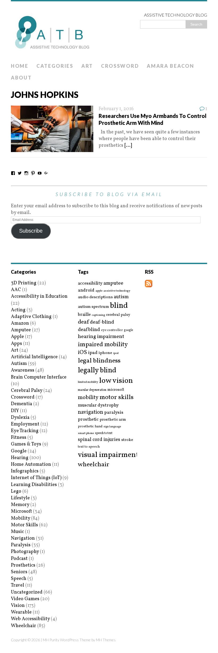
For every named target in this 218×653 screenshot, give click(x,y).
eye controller (112, 330)
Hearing (19, 458)
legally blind (97, 371)
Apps (16, 343)
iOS (82, 352)
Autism (19, 363)
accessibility (90, 283)
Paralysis (21, 545)
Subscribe (31, 231)
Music (17, 531)
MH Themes (106, 640)
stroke (127, 440)
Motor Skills (24, 525)
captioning (98, 315)
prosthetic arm (113, 420)
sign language (112, 427)
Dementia (21, 404)
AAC (16, 289)
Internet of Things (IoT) (36, 478)
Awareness (22, 370)
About (21, 78)
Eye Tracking (25, 431)
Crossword (120, 66)
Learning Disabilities (34, 484)
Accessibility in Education (39, 296)
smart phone (86, 433)
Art (87, 66)
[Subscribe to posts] (148, 284)
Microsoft (21, 511)
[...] (128, 145)
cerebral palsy (118, 314)
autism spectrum (93, 307)
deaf (83, 322)
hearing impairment (101, 336)
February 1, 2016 (116, 109)
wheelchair (93, 464)
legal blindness (99, 361)
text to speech (89, 447)
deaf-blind (102, 322)
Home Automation (31, 464)
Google (19, 451)
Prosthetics (23, 565)
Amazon (20, 323)
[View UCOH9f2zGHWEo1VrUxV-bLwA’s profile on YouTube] (39, 173)
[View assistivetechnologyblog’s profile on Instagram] (26, 173)
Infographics (25, 471)
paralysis (113, 412)
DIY (15, 411)
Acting (18, 310)
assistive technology (116, 291)
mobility (88, 397)
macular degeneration (92, 390)
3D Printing (23, 283)
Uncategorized (27, 592)
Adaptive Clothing (31, 316)
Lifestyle (20, 498)
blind (119, 305)
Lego (16, 491)
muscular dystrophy (98, 405)
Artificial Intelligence (34, 357)
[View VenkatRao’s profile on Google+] (46, 173)
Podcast (19, 558)
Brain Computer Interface (38, 377)
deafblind (89, 329)
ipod (116, 353)
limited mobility (88, 382)
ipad (93, 353)
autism (121, 297)
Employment (25, 424)
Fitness (18, 437)
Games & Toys (26, 444)
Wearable (21, 612)
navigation (90, 412)
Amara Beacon (170, 66)
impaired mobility (103, 344)
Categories (54, 66)
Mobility (20, 518)
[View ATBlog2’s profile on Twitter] (20, 173)
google (128, 330)
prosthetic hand (90, 426)
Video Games (25, 599)
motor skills (116, 397)
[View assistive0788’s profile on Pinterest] (33, 173)
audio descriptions (95, 297)
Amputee (21, 330)
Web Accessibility (30, 619)
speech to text (103, 433)
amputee (113, 283)
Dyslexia (20, 417)
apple (98, 291)
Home (19, 66)
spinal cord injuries (99, 439)
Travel (17, 585)
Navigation (23, 538)
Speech (18, 578)
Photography (25, 551)
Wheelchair (23, 626)
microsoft (115, 390)
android (86, 290)
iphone (105, 353)
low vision (116, 381)
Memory (20, 504)
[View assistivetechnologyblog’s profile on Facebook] (13, 173)
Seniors (19, 572)
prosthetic (88, 419)
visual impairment (108, 455)
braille (84, 315)
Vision (18, 605)
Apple (17, 336)
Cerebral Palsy (26, 390)
